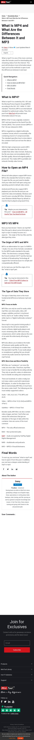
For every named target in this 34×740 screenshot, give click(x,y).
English (6, 53)
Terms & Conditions (19, 724)
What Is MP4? (12, 80)
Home (3, 16)
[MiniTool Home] (6, 2)
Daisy (6, 47)
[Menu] (31, 2)
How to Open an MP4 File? (16, 83)
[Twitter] (14, 47)
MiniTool (12, 113)
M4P (3, 436)
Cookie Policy (12, 738)
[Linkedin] (9, 702)
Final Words (11, 88)
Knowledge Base (13, 16)
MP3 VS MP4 (11, 85)
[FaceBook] (1, 702)
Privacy (12, 724)
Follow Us (18, 484)
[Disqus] (17, 537)
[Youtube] (13, 702)
